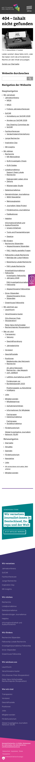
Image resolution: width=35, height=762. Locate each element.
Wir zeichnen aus (11, 307)
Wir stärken (8, 151)
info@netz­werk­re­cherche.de (11, 747)
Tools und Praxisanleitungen (18, 232)
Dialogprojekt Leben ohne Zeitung (17, 180)
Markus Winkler (11, 50)
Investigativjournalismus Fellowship (15, 272)
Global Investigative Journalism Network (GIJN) (18, 433)
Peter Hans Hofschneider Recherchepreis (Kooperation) (17, 326)
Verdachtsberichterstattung (18, 134)
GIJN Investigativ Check (16, 161)
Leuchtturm (10, 310)
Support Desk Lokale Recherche (15, 174)
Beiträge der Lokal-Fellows (17, 258)
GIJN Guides (12, 165)
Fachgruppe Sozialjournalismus (14, 422)
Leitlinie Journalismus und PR (18, 377)
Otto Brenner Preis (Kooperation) (12, 320)
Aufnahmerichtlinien (15, 406)
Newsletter (9, 459)
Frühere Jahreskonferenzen (18, 109)
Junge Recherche (12, 138)
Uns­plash (20, 50)
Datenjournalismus (12, 190)
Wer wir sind (9, 332)
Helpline (8, 219)
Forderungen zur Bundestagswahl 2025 (16, 382)
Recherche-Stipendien (14, 244)
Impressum (14, 751)
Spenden (8, 451)
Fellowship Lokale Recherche (17, 255)
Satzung (10, 337)
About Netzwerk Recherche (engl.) (12, 757)
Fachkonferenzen (12, 131)
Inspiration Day (11, 143)
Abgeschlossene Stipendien (18, 246)
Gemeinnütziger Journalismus (17, 194)
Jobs (7, 395)
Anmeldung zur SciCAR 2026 (18, 116)
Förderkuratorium (12, 428)
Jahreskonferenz (12, 98)
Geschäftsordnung (14, 341)
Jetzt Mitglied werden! (15, 532)
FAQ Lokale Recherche (16, 266)
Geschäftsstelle (11, 354)
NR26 (9, 100)
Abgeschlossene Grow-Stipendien (16, 297)
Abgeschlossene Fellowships (18, 289)
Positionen (9, 359)
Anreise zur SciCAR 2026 (17, 120)
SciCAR (8, 113)
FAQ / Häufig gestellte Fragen (19, 251)
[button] (3, 758)
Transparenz (10, 334)
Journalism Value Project (17, 206)
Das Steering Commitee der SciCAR (18, 126)
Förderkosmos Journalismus (18, 210)
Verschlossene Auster (14, 314)
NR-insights (10, 147)
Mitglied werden (11, 399)
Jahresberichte (13, 346)
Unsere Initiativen (14, 228)
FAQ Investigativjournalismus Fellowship (18, 284)
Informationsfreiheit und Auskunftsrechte (15, 224)
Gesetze (10, 237)
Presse (21, 751)
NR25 (9, 105)
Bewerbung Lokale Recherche (19, 262)
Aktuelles (8, 447)
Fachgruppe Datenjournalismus (14, 416)
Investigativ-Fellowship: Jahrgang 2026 (16, 277)
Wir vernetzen (9, 95)
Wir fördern (8, 241)
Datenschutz (6, 751)
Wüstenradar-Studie (15, 186)
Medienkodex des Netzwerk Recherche (18, 363)
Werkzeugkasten (13, 201)
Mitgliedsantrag (13, 402)
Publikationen (12, 214)
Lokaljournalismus (12, 170)
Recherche (9, 154)
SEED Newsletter (14, 197)
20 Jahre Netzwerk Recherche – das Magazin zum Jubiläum (17, 370)
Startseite (9, 443)
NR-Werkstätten (13, 157)
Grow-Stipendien (12, 293)
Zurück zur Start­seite (10, 64)
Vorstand (9, 350)
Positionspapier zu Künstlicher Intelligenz (19, 389)
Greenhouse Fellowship (14, 303)
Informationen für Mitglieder (18, 410)
